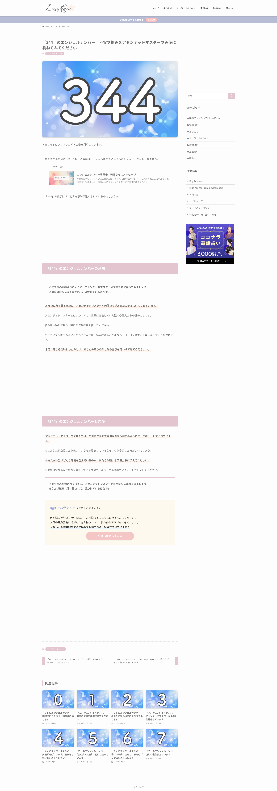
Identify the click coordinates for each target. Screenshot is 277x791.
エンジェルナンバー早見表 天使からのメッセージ (106, 174)
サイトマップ (196, 201)
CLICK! (151, 19)
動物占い (193, 145)
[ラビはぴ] (60, 8)
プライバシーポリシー (200, 207)
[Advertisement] (110, 226)
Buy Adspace (196, 181)
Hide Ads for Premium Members (206, 187)
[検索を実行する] (231, 96)
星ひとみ (193, 131)
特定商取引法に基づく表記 (202, 214)
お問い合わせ (196, 194)
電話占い (193, 124)
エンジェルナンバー (55, 53)
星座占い (193, 151)
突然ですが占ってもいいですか (204, 118)
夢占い (192, 158)
